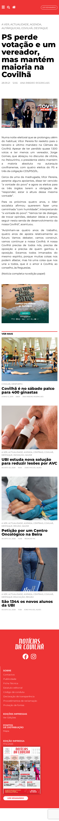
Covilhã (27, 28)
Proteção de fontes (13, 705)
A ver (5, 24)
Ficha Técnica (10, 683)
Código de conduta (13, 692)
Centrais (38, 452)
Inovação (18, 455)
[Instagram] (33, 656)
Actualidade (19, 24)
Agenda (35, 24)
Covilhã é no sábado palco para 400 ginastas (28, 390)
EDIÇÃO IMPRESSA (13, 741)
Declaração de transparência (18, 696)
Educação (19, 597)
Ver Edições (9, 717)
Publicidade (9, 679)
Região (17, 526)
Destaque (41, 28)
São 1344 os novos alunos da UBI (27, 603)
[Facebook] (25, 656)
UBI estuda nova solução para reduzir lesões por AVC (29, 461)
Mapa (6, 731)
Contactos (9, 674)
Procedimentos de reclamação (20, 700)
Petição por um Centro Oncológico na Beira (25, 532)
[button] (8, 7)
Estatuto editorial (12, 687)
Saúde (28, 455)
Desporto (16, 384)
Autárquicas (11, 28)
